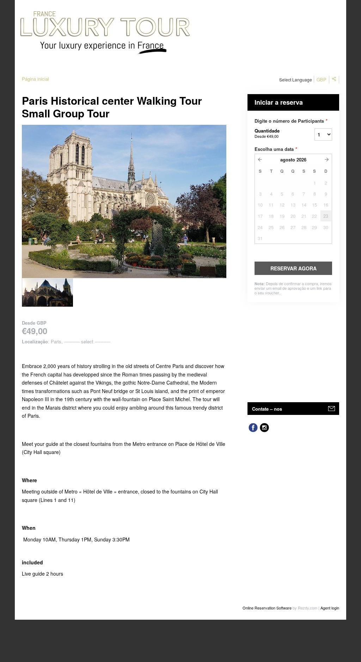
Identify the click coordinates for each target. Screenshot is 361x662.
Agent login (329, 608)
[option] (47, 292)
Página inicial (35, 78)
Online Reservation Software (267, 608)
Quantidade (267, 133)
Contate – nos (267, 408)
